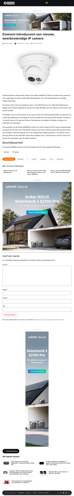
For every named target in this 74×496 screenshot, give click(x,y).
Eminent (6, 152)
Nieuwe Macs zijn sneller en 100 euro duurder (58, 472)
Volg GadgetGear (12, 451)
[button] (46, 2)
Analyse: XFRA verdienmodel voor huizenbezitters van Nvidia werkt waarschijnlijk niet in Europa (21, 472)
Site (4, 306)
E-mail (51, 159)
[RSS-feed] (69, 493)
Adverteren (21, 492)
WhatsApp (20, 159)
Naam (5, 289)
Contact (35, 492)
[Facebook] (58, 493)
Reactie (5, 264)
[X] (60, 493)
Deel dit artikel (9, 159)
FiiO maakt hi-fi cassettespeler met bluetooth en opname (22, 481)
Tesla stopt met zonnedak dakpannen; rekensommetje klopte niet (22, 463)
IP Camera (16, 152)
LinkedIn (34, 159)
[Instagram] (66, 493)
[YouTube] (63, 493)
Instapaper (43, 159)
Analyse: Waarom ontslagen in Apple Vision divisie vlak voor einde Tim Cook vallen (58, 463)
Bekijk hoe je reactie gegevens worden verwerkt (49, 319)
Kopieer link (60, 159)
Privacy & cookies (44, 492)
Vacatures (28, 492)
